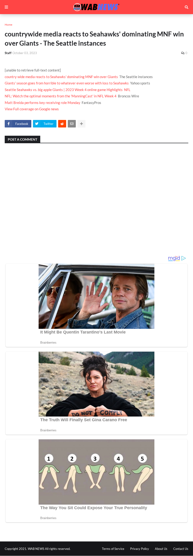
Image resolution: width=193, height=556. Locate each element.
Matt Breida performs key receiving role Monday (42, 102)
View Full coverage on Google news (32, 109)
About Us (161, 549)
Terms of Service (113, 549)
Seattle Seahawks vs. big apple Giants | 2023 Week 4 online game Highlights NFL (67, 89)
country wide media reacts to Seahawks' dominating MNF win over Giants (61, 77)
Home (8, 24)
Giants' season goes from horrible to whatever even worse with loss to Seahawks (67, 83)
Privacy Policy (139, 549)
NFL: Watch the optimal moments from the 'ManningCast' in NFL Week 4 (61, 96)
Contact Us (180, 549)
